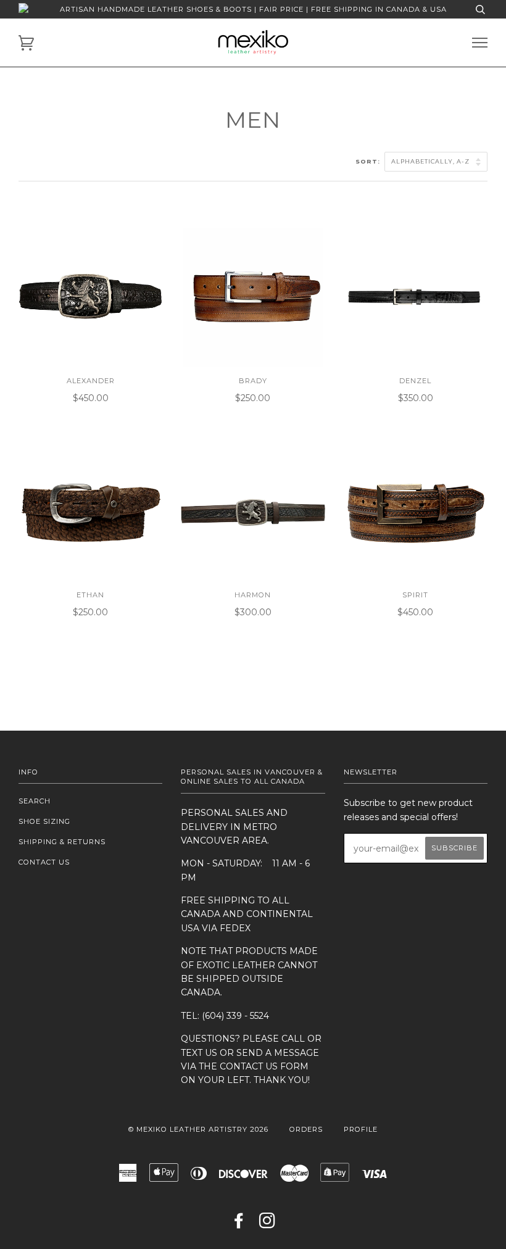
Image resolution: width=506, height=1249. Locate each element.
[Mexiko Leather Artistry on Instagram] (267, 1224)
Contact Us (44, 862)
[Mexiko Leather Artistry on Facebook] (239, 1224)
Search (35, 801)
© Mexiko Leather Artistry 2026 (198, 1129)
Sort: (369, 161)
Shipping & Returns (62, 841)
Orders (306, 1129)
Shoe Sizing (44, 821)
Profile (361, 1129)
